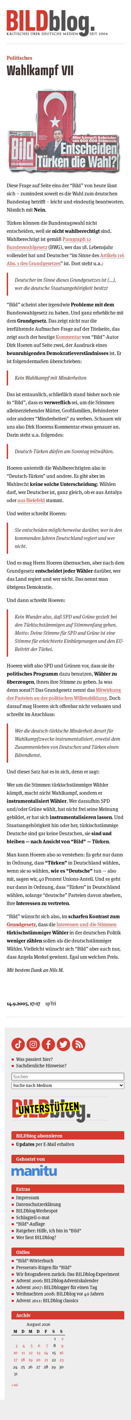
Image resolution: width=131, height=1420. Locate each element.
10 (15, 1353)
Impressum (27, 1198)
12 (31, 1353)
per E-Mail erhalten (45, 1144)
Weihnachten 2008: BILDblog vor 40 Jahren (60, 1294)
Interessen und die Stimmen (86, 924)
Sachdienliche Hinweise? (41, 1066)
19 (31, 1360)
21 (46, 1360)
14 (46, 1353)
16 (61, 1353)
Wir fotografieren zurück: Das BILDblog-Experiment (68, 1274)
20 (38, 1360)
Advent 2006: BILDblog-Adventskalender (57, 1281)
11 (23, 1353)
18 (23, 1360)
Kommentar (68, 337)
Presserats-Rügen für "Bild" (44, 1267)
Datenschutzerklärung (38, 1204)
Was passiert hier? (34, 1059)
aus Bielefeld (31, 500)
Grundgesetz (21, 924)
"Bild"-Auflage (30, 1224)
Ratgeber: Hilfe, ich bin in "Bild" (48, 1231)
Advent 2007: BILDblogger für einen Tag (56, 1287)
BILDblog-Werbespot (37, 1211)
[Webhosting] (34, 1175)
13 (38, 1353)
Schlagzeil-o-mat (33, 1217)
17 (15, 1360)
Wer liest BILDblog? (36, 1237)
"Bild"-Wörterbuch (34, 1261)
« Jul (14, 1385)
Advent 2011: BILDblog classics (47, 1301)
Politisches (19, 58)
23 (61, 1360)
